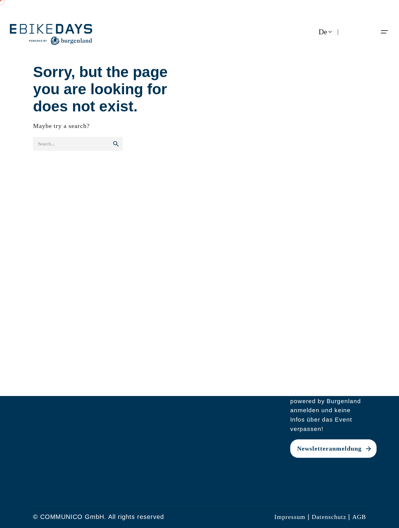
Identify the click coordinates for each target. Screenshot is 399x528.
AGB (359, 517)
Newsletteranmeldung (329, 448)
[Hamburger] (384, 32)
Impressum (289, 517)
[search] (116, 144)
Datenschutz (329, 517)
